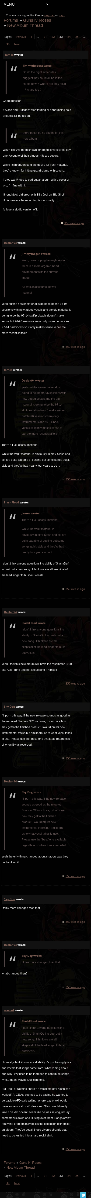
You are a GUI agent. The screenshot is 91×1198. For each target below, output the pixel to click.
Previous (20, 37)
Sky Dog (9, 707)
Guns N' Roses (37, 20)
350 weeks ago (74, 223)
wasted (9, 1010)
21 (45, 37)
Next (17, 44)
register (49, 15)
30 (8, 44)
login (62, 15)
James (9, 55)
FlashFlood (11, 502)
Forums (11, 20)
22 (53, 37)
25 (77, 37)
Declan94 (10, 243)
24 (69, 37)
